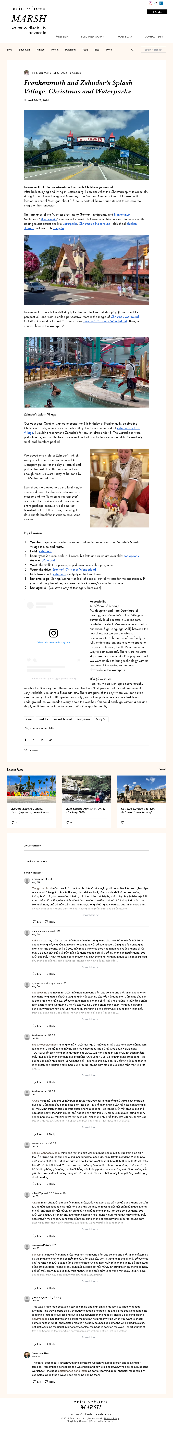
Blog (9, 49)
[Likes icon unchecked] (34, 922)
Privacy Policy (111, 1418)
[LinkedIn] (161, 3)
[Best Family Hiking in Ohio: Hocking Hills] (86, 789)
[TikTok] (155, 3)
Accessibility (47, 728)
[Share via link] (50, 739)
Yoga (85, 49)
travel (29, 719)
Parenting (70, 49)
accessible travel (63, 719)
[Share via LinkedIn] (42, 739)
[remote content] (53, 641)
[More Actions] (147, 881)
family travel (83, 719)
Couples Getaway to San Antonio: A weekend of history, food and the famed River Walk (140, 810)
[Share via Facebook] (25, 739)
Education (24, 49)
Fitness (40, 49)
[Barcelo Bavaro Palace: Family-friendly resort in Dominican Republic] (31, 789)
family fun (101, 719)
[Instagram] (150, 3)
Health (54, 49)
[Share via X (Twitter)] (33, 739)
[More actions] (147, 73)
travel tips (43, 719)
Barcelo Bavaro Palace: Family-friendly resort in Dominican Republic (28, 810)
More (109, 49)
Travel (35, 728)
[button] (132, 49)
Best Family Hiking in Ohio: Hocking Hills (85, 810)
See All (162, 769)
